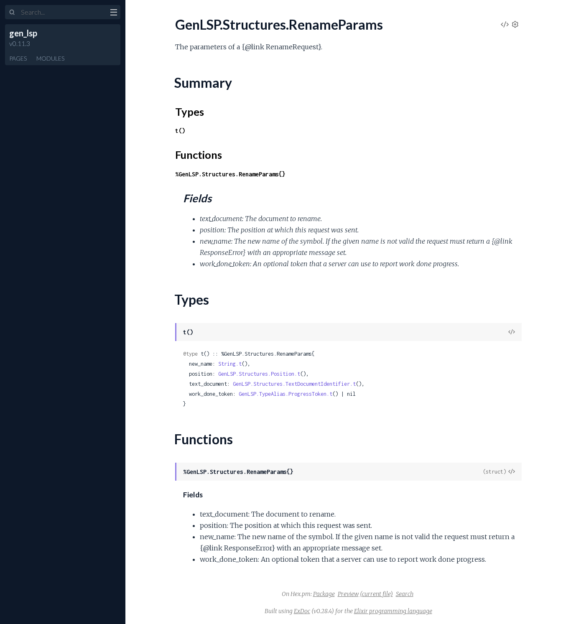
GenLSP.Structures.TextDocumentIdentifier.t (294, 384)
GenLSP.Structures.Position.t (259, 374)
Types (189, 111)
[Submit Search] (12, 13)
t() (180, 130)
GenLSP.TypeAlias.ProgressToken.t (285, 394)
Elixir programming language (393, 611)
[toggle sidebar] (113, 13)
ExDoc (302, 611)
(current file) (376, 594)
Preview (348, 594)
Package (324, 594)
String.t (230, 364)
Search (404, 594)
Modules (50, 58)
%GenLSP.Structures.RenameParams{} (230, 174)
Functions (198, 154)
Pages (18, 58)
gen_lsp (23, 33)
